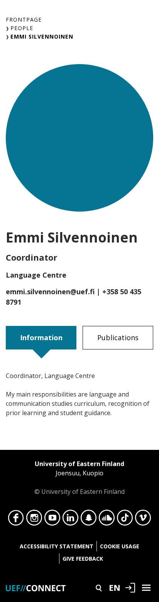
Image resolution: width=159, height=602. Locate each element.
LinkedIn (70, 520)
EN (114, 587)
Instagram (34, 520)
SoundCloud (107, 520)
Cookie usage (119, 546)
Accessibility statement (56, 546)
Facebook (16, 520)
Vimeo (143, 520)
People (21, 28)
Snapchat (88, 520)
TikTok (125, 520)
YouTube (52, 520)
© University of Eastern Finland (79, 478)
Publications (118, 337)
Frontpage (24, 19)
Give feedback (83, 558)
